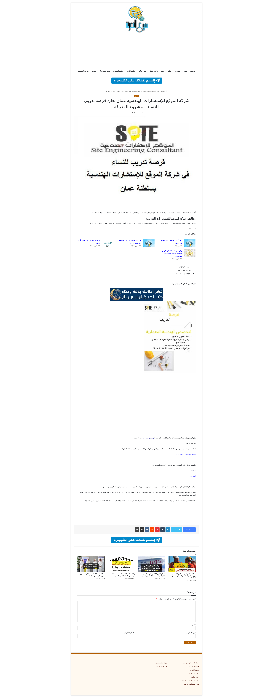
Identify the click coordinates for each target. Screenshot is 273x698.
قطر (158, 91)
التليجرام (193, 476)
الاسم (194, 624)
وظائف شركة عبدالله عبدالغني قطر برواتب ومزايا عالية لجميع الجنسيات (91, 575)
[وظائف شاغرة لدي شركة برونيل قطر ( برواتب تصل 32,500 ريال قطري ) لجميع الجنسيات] (182, 564)
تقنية (185, 71)
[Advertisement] (136, 51)
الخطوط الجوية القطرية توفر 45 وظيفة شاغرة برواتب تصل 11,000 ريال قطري (153, 575)
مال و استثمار (153, 71)
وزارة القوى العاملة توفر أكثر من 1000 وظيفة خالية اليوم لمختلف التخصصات (172, 253)
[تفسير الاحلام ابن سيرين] (136, 294)
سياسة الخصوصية (83, 71)
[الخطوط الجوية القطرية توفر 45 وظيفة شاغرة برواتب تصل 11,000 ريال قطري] (151, 564)
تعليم (169, 71)
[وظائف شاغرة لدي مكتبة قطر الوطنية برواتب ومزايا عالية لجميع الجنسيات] (121, 564)
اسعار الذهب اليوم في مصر (191, 663)
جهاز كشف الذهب (161, 666)
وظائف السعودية (118, 71)
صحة (162, 71)
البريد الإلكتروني (191, 632)
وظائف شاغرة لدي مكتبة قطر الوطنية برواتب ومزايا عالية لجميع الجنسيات (123, 575)
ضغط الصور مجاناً (104, 71)
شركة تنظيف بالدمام (161, 663)
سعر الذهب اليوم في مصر (191, 684)
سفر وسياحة (142, 71)
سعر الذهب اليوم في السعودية (190, 680)
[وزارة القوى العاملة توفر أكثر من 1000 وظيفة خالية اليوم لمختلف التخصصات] (189, 253)
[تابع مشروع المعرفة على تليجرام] (136, 80)
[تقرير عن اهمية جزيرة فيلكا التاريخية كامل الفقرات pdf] (149, 243)
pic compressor (194, 666)
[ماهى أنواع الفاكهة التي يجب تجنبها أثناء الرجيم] (189, 243)
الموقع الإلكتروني (129, 632)
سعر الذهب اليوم (194, 673)
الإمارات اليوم (195, 677)
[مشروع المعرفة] (136, 19)
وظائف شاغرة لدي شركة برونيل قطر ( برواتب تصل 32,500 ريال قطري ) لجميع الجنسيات (184, 576)
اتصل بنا (94, 71)
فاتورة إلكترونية (194, 670)
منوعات (177, 71)
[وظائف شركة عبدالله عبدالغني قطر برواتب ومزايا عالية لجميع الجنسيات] (91, 564)
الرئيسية (192, 71)
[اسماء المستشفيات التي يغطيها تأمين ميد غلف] (108, 243)
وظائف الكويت (131, 71)
